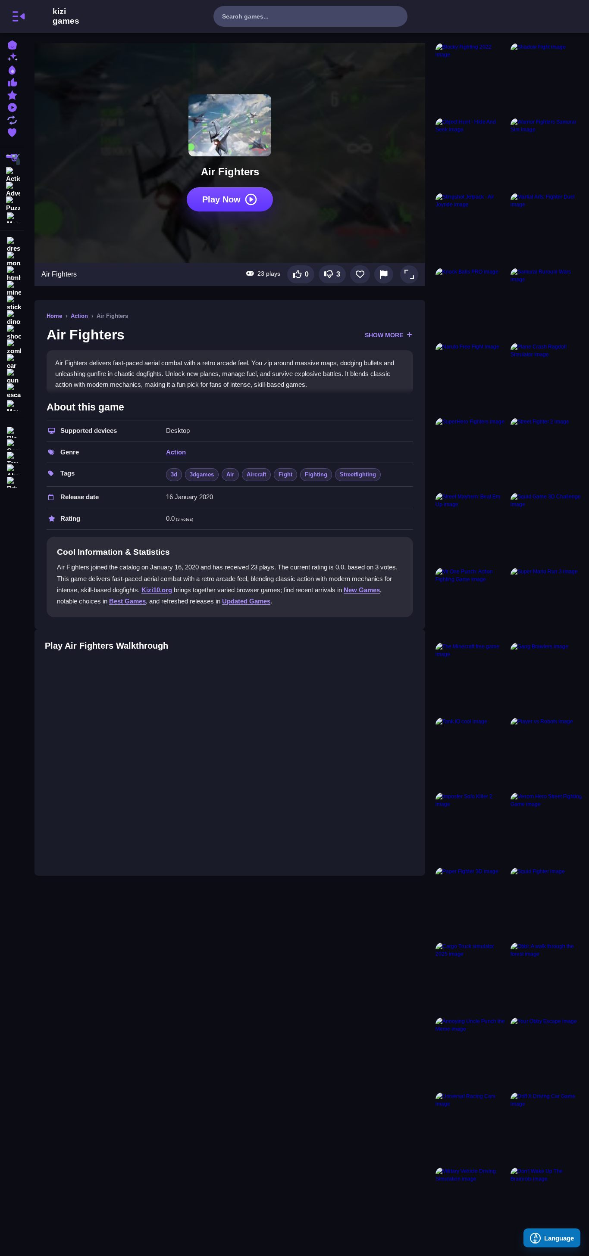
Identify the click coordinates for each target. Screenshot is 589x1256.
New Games (362, 590)
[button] (409, 274)
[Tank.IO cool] (471, 753)
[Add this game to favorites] (360, 274)
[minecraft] (12, 288)
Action (79, 316)
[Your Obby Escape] (546, 1053)
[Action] (12, 174)
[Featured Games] (12, 94)
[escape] (12, 391)
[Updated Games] (12, 119)
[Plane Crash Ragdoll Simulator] (546, 378)
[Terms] (12, 456)
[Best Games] (12, 69)
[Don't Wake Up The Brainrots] (546, 1203)
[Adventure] (12, 188)
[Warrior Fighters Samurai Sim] (546, 154)
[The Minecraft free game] (471, 678)
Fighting (316, 474)
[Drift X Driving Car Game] (546, 1128)
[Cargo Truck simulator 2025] (471, 978)
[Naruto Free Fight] (471, 378)
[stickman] (12, 303)
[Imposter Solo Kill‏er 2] (471, 828)
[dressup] (12, 244)
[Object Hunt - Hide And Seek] (471, 154)
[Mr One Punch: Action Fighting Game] (471, 603)
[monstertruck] (12, 259)
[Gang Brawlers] (546, 678)
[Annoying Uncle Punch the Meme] (471, 1053)
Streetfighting (358, 474)
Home (54, 316)
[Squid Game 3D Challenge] (546, 528)
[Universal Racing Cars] (471, 1128)
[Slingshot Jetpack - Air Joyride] (471, 228)
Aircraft (256, 474)
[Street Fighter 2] (546, 453)
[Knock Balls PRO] (471, 303)
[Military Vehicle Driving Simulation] (471, 1203)
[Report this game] (383, 274)
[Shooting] (12, 159)
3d (174, 474)
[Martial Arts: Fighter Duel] (546, 228)
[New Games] (12, 56)
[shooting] (12, 332)
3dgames (202, 474)
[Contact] (12, 444)
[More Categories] (12, 217)
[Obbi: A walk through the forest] (546, 978)
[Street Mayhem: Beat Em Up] (471, 528)
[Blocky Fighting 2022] (471, 79)
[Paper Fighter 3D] (471, 903)
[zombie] (12, 347)
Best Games (127, 601)
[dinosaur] (12, 318)
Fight (285, 474)
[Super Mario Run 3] (546, 603)
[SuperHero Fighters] (471, 453)
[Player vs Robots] (546, 753)
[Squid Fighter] (546, 903)
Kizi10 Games (66, 16)
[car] (12, 361)
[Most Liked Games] (12, 81)
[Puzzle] (12, 203)
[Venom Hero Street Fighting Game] (546, 828)
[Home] (12, 44)
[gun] (12, 376)
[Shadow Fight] (546, 79)
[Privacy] (12, 481)
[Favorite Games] (12, 131)
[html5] (12, 274)
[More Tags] (12, 404)
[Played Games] (12, 106)
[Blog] (12, 431)
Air (230, 474)
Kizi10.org (156, 590)
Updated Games (246, 601)
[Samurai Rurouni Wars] (546, 303)
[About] (12, 469)
